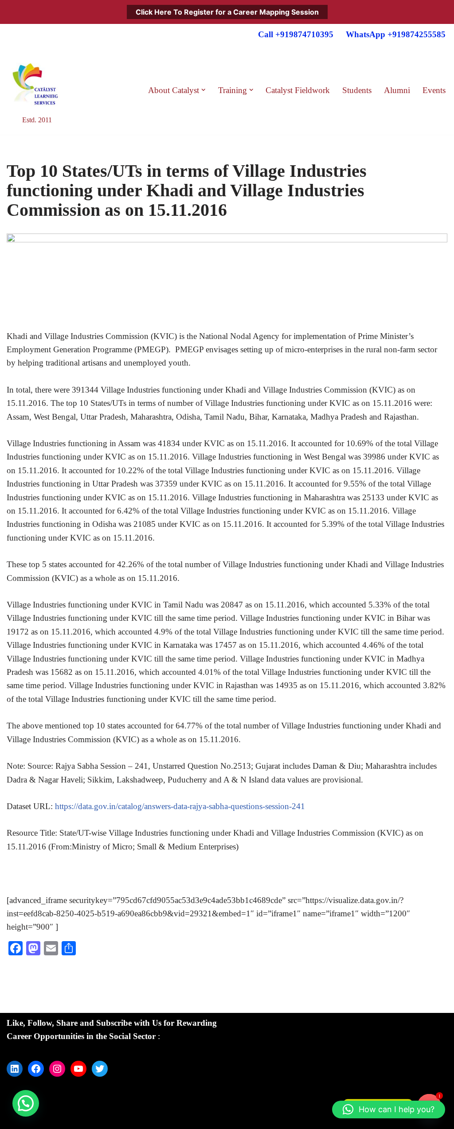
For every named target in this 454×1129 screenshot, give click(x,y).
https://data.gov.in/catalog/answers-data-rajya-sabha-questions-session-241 (180, 806)
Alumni (397, 90)
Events (434, 90)
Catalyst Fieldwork (298, 90)
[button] (203, 90)
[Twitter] (100, 1069)
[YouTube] (78, 1069)
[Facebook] (36, 1069)
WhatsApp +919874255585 (396, 34)
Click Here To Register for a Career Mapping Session (227, 12)
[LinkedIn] (15, 1069)
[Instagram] (57, 1069)
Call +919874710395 (295, 34)
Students (357, 90)
